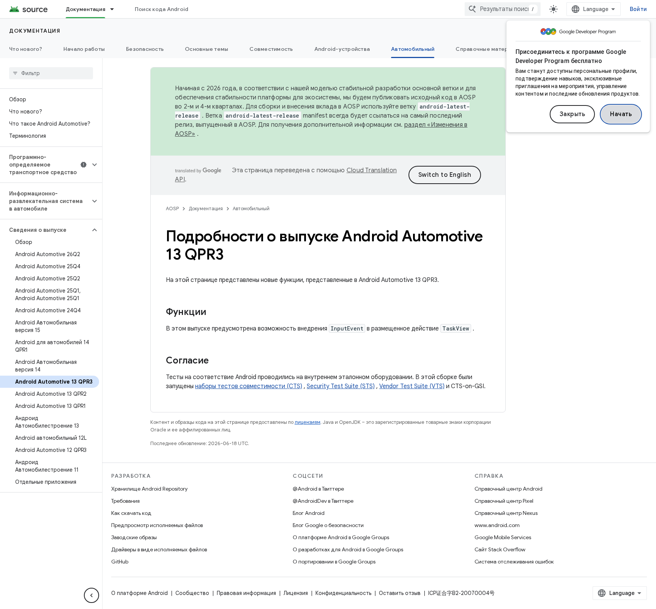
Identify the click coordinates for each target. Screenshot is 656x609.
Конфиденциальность (343, 593)
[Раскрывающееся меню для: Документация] (115, 9)
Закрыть (572, 114)
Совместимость (271, 49)
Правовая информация (246, 593)
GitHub (119, 561)
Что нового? (25, 49)
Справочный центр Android (508, 488)
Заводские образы (134, 537)
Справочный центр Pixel (504, 500)
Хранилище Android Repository (149, 488)
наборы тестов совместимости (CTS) (248, 386)
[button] (45, 164)
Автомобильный (412, 49)
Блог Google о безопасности (328, 525)
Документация (85, 9)
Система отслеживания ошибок (514, 561)
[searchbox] (51, 73)
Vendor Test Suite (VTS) (412, 386)
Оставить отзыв (400, 593)
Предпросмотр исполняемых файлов (157, 525)
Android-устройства (342, 49)
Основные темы (206, 49)
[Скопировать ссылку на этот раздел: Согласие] (216, 361)
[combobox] (503, 9)
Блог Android (309, 513)
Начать (621, 114)
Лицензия (296, 593)
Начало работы (84, 49)
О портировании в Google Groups (334, 561)
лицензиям (307, 422)
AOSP (172, 208)
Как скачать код (131, 513)
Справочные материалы (488, 49)
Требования (125, 500)
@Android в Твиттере (318, 488)
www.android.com (497, 525)
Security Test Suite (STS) (341, 386)
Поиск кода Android (162, 9)
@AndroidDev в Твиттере (323, 500)
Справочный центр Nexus (506, 513)
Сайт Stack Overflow (500, 549)
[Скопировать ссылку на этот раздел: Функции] (213, 312)
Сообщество (192, 593)
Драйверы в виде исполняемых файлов (159, 549)
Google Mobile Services (503, 537)
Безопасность (145, 49)
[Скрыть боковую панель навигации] (91, 595)
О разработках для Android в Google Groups (348, 549)
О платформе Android (139, 593)
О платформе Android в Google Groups (341, 537)
